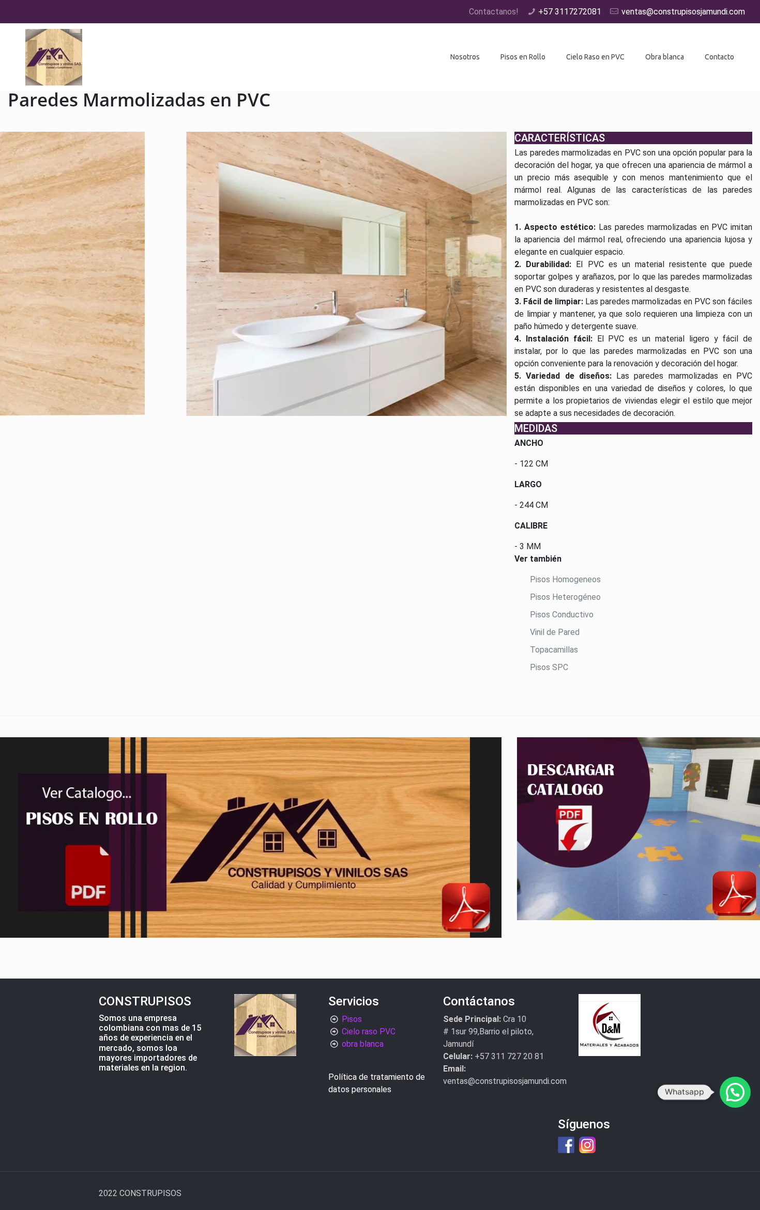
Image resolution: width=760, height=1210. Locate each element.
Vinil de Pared (555, 632)
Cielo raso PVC (369, 1031)
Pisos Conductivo (562, 614)
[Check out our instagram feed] (587, 1145)
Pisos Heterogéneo (565, 597)
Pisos (352, 1019)
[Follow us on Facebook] (566, 1145)
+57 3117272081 (569, 12)
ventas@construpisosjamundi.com (683, 12)
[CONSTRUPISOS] (53, 54)
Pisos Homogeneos (565, 579)
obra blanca (363, 1044)
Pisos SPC (549, 667)
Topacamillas (554, 650)
